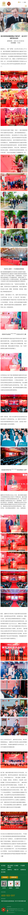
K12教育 (16, 865)
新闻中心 (10, 869)
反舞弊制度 (13, 877)
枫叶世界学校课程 (10, 866)
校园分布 (3, 869)
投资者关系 (23, 869)
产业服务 (22, 865)
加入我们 (3, 872)
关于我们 (3, 865)
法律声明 (9, 906)
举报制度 (5, 877)
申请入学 (16, 869)
